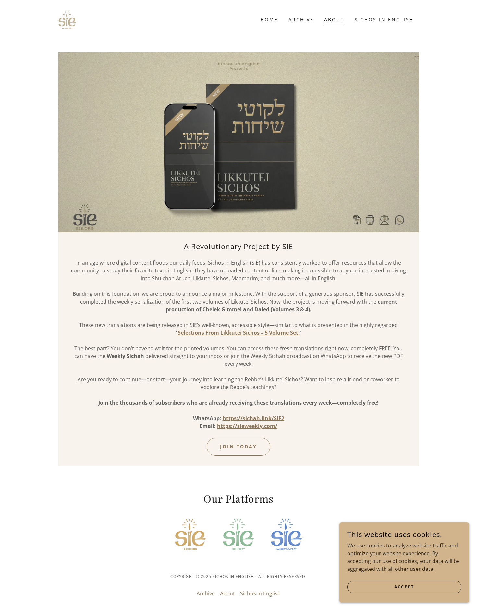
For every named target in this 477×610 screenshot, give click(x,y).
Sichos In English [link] (384, 20)
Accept (404, 587)
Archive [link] (301, 20)
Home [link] (269, 20)
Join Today (238, 446)
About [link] (334, 20)
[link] (67, 19)
